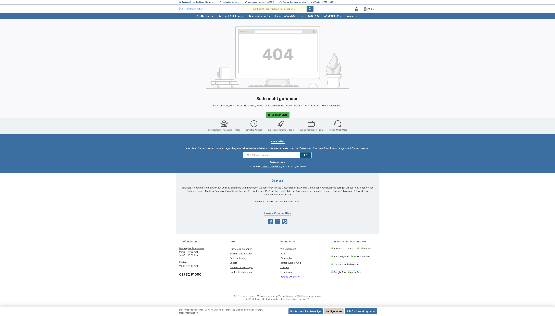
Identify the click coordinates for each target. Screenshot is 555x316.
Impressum (286, 272)
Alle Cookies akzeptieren (361, 311)
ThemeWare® (302, 299)
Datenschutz (287, 258)
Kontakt (284, 267)
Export (233, 262)
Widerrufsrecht (288, 248)
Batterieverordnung (290, 262)
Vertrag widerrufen (290, 276)
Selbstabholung (238, 258)
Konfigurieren (334, 311)
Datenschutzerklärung (271, 166)
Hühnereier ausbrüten (241, 248)
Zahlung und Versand (241, 253)
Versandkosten (285, 296)
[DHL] (358, 250)
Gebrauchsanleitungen (241, 267)
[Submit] (306, 155)
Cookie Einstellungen (241, 272)
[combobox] (274, 9)
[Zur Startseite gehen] (191, 9)
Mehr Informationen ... (189, 313)
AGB (282, 253)
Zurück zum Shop (278, 114)
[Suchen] (310, 9)
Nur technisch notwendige (305, 311)
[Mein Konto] (356, 9)
